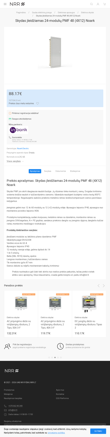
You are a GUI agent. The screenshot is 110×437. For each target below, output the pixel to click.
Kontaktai (60, 394)
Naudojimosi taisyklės (13, 398)
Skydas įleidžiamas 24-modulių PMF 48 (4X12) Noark (58, 16)
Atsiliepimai (75, 171)
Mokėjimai (8, 394)
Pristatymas (9, 390)
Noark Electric (23, 148)
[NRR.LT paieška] (91, 4)
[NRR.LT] (17, 4)
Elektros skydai (87, 12)
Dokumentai (61, 171)
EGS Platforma (62, 398)
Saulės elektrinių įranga (42, 12)
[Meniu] (5, 4)
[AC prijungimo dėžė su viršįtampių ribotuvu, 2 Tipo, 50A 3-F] (21, 303)
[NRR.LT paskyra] (98, 4)
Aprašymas (35, 171)
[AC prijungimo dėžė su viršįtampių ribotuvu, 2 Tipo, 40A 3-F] (55, 303)
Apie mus (60, 390)
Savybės (47, 171)
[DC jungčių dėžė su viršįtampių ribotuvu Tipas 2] (89, 303)
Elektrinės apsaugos (66, 12)
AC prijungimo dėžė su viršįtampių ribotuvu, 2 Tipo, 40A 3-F (53, 324)
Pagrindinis (21, 12)
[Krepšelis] (104, 4)
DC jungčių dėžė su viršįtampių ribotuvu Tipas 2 (88, 324)
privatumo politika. (56, 432)
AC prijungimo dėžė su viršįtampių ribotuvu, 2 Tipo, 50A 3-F (19, 324)
